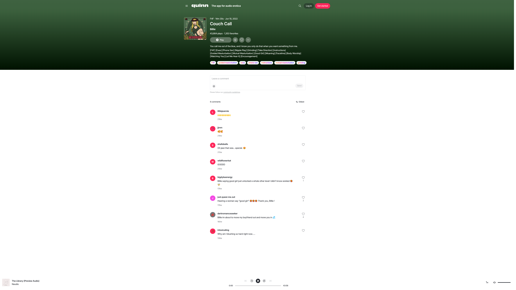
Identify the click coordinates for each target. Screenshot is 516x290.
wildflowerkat (224, 160)
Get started (322, 5)
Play (222, 40)
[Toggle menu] (186, 6)
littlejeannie (223, 111)
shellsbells (223, 144)
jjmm (220, 127)
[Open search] (300, 6)
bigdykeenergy (225, 177)
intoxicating (223, 230)
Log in (309, 5)
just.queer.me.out (226, 197)
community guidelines (231, 92)
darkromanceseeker (228, 213)
